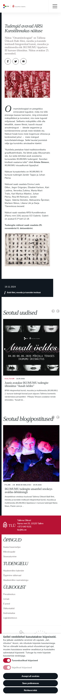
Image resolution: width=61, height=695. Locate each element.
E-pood (6, 603)
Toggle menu (54, 6)
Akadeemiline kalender (13, 570)
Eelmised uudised (53, 311)
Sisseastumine (10, 556)
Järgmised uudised (57, 311)
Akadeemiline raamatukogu (15, 580)
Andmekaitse (9, 613)
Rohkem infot (30, 690)
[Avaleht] (22, 6)
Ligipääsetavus (10, 618)
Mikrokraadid (9, 551)
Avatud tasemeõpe (11, 547)
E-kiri (23, 61)
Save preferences (30, 683)
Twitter (16, 61)
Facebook (8, 61)
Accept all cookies (30, 676)
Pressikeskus (9, 594)
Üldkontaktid (8, 608)
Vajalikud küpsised (22, 667)
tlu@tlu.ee (22, 529)
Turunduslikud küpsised (25, 660)
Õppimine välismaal (12, 575)
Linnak (6, 599)
